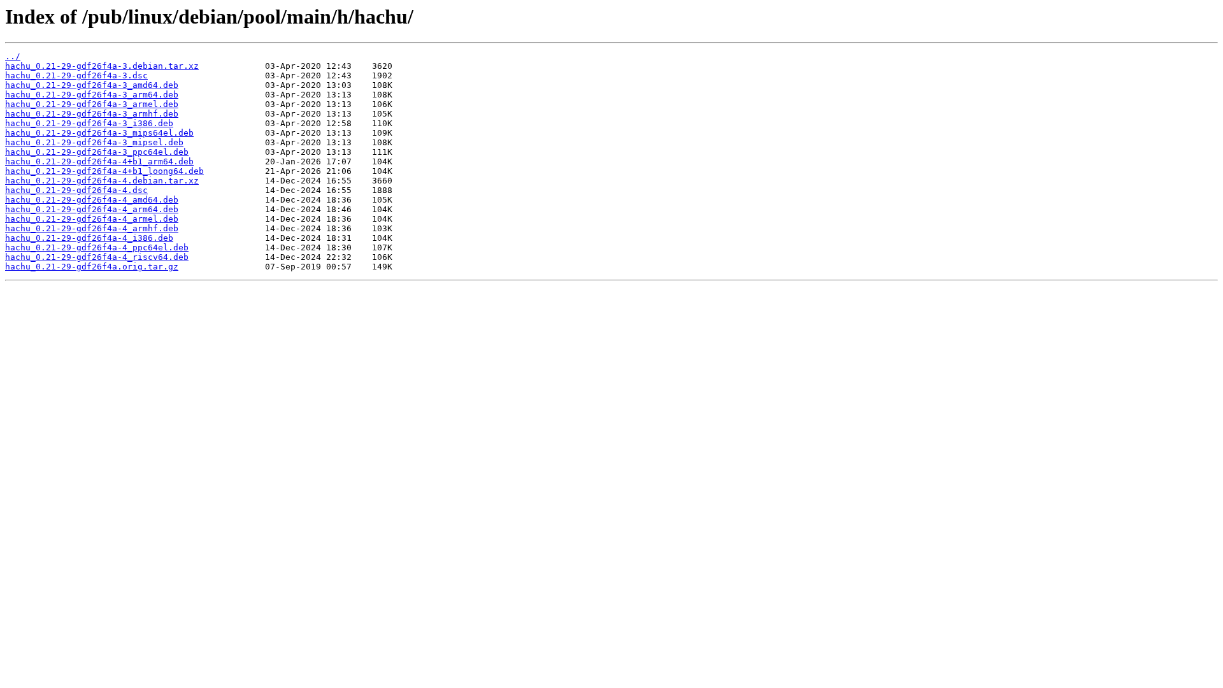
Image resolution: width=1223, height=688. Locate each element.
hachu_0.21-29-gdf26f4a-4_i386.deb (89, 238)
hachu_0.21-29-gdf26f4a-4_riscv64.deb (97, 257)
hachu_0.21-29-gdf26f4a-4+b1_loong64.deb (104, 171)
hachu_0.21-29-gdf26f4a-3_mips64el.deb (99, 133)
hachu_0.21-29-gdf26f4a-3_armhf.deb (91, 113)
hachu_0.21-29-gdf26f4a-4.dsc (76, 190)
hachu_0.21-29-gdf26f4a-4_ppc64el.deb (97, 247)
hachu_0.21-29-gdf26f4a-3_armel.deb (91, 104)
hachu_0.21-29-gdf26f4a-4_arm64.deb (91, 209)
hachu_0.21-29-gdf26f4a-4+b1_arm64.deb (99, 161)
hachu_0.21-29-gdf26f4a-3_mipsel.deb (94, 142)
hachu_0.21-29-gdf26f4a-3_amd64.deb (91, 85)
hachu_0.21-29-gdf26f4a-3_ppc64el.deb (97, 152)
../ (12, 56)
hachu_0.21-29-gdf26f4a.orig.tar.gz (91, 266)
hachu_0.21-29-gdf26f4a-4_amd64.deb (91, 199)
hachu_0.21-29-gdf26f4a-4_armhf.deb (91, 228)
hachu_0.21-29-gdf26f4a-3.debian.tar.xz (102, 66)
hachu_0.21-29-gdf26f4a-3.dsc (76, 75)
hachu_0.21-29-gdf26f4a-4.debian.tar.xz (102, 180)
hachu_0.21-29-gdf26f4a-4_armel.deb (91, 219)
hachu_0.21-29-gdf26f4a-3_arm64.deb (91, 94)
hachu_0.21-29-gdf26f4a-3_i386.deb (89, 123)
